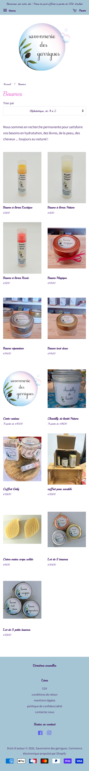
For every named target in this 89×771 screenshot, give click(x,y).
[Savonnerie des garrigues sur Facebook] (40, 734)
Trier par (8, 103)
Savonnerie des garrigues (51, 748)
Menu (12, 11)
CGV (44, 688)
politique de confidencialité (44, 706)
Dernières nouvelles (44, 665)
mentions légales (44, 700)
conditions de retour (45, 694)
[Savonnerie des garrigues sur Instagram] (49, 734)
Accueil (7, 84)
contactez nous (44, 712)
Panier (82, 10)
